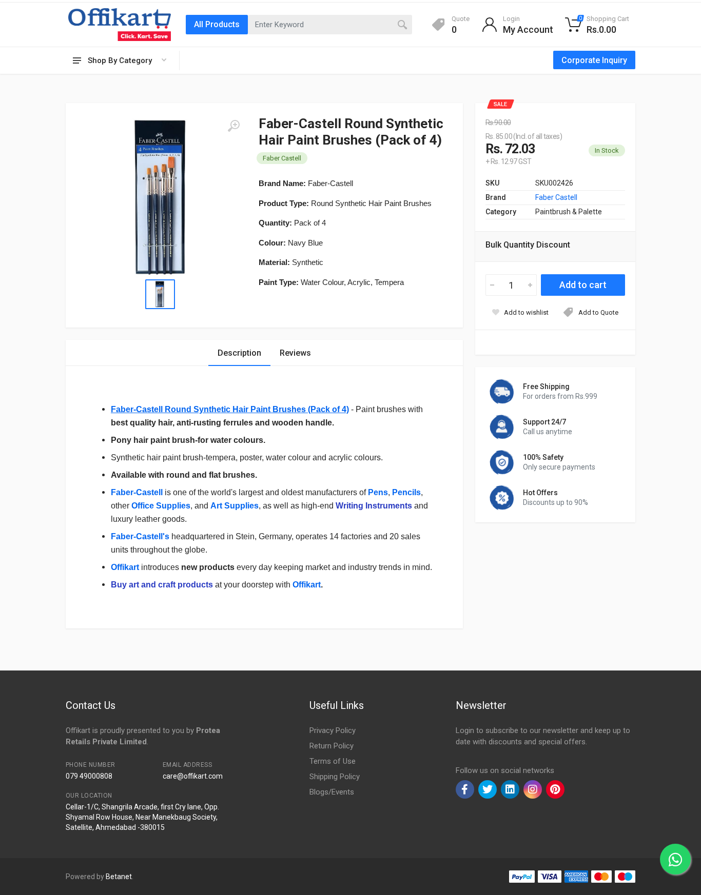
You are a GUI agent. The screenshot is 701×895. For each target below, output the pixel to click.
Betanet (119, 876)
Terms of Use (332, 761)
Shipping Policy (334, 776)
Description (239, 353)
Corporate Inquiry (594, 60)
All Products (217, 24)
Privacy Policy (332, 730)
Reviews (295, 353)
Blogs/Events (331, 792)
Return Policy (331, 745)
